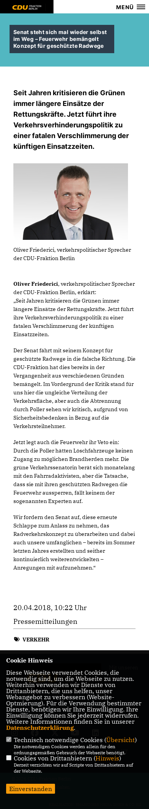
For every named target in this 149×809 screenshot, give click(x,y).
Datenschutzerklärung (40, 727)
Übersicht (120, 740)
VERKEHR (36, 639)
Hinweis (107, 758)
